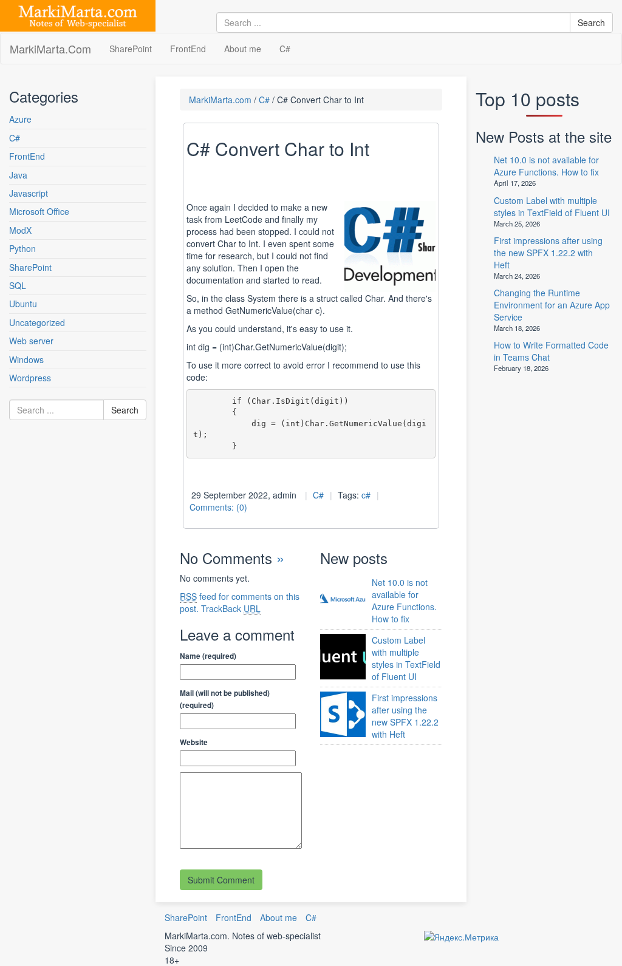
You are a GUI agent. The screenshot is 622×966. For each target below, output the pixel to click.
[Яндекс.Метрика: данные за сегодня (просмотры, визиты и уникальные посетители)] (461, 937)
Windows (26, 359)
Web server (31, 341)
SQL (17, 285)
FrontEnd (188, 49)
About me (242, 49)
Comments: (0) (218, 507)
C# (284, 49)
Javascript (28, 193)
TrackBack (231, 608)
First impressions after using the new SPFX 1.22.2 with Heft (405, 716)
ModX (20, 230)
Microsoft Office (39, 211)
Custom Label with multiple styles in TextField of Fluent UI (406, 658)
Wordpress (30, 378)
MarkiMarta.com (220, 100)
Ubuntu (23, 304)
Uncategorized (37, 322)
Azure (20, 119)
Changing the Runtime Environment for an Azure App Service (552, 305)
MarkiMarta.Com (50, 48)
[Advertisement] (82, 553)
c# (366, 495)
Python (22, 248)
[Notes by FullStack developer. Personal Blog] (77, 14)
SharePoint (130, 49)
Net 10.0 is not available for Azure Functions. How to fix (404, 600)
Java (18, 175)
